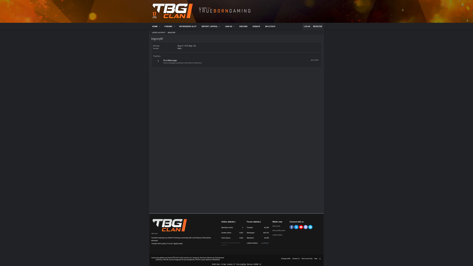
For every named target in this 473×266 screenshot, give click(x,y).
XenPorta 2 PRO (161, 260)
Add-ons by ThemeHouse (215, 258)
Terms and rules (307, 258)
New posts (276, 226)
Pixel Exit (203, 258)
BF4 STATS (270, 26)
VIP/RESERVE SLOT (187, 26)
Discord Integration (175, 260)
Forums (168, 26)
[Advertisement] (236, 73)
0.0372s (243, 264)
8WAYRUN (216, 260)
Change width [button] (285, 258)
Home (155, 26)
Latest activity (158, 32)
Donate (256, 26)
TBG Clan (154, 233)
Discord (243, 26)
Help (315, 258)
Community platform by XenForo (171, 258)
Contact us (296, 258)
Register (171, 32)
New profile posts (278, 230)
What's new (277, 222)
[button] (160, 26)
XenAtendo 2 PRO (193, 260)
